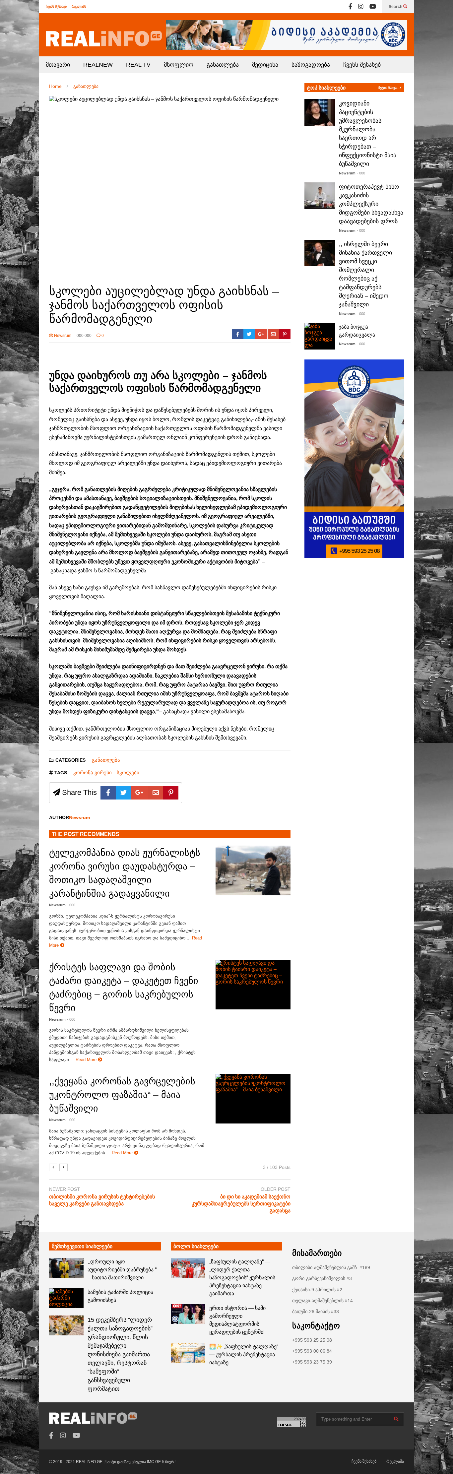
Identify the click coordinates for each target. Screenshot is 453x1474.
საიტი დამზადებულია (126, 1461)
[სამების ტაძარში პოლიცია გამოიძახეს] (66, 1298)
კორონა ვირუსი (92, 772)
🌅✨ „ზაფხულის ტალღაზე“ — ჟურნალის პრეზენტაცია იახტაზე (243, 1354)
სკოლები (128, 772)
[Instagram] (360, 6)
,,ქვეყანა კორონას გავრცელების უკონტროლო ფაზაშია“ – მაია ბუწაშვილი (122, 1095)
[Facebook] (350, 6)
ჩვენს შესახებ (56, 6)
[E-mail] (273, 334)
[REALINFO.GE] (104, 39)
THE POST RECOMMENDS (85, 834)
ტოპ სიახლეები (326, 88)
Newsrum (62, 335)
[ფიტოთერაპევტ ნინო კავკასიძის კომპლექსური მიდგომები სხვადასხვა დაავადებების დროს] (319, 195)
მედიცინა (265, 64)
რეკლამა (79, 6)
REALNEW (98, 64)
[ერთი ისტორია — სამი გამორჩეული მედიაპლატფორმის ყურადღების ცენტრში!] (188, 1314)
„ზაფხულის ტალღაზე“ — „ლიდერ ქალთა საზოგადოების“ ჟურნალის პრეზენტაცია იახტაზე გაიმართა (242, 1277)
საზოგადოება (310, 64)
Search (396, 6)
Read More (87, 1059)
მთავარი (58, 64)
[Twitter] (249, 334)
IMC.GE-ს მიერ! (161, 1461)
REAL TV (138, 64)
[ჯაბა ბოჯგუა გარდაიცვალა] (319, 336)
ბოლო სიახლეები (196, 1246)
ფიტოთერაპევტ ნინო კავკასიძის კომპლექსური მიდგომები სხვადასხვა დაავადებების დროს (371, 203)
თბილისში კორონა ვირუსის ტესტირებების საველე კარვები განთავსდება (102, 1200)
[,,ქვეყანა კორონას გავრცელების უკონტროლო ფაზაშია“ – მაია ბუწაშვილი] (253, 1098)
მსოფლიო (178, 64)
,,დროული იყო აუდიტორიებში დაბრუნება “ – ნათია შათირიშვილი (122, 1269)
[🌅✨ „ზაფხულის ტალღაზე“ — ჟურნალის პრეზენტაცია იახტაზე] (188, 1353)
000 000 (84, 335)
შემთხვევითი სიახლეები (82, 1246)
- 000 (71, 905)
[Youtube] (372, 6)
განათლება (223, 64)
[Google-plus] (261, 334)
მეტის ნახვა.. (389, 88)
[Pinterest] (285, 334)
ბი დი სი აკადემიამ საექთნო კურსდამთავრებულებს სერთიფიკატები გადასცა (241, 1203)
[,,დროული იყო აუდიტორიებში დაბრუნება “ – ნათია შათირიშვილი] (66, 1268)
